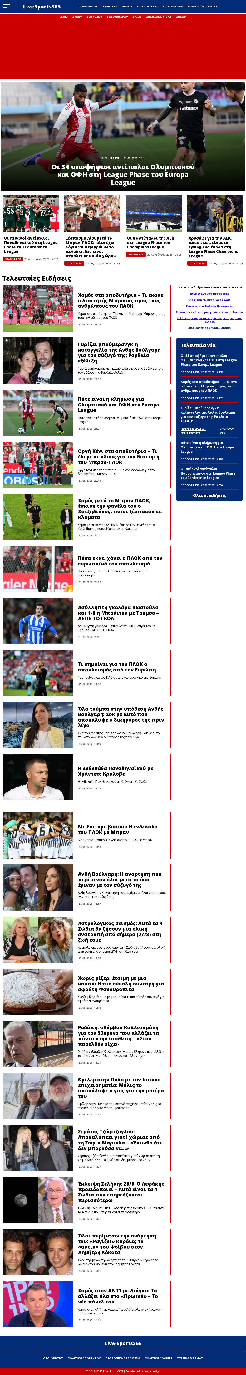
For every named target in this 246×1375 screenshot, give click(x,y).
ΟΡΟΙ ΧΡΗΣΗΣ (53, 1358)
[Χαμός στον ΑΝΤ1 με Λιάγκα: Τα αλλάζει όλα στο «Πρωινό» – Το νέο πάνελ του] (38, 1304)
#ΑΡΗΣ (77, 17)
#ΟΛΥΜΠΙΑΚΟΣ (117, 17)
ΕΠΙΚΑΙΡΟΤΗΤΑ (147, 6)
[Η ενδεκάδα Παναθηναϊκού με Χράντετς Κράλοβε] (38, 777)
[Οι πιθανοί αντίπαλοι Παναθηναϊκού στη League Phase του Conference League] (31, 213)
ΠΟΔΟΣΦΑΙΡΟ (88, 6)
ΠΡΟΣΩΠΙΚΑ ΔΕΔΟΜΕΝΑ (122, 1358)
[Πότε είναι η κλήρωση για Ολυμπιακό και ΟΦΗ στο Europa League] (38, 413)
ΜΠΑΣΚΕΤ (110, 6)
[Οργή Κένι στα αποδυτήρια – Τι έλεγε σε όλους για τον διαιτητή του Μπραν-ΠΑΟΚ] (38, 465)
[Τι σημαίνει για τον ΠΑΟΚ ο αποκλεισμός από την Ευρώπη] (38, 673)
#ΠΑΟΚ (181, 17)
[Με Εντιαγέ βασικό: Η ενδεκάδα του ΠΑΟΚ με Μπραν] (38, 835)
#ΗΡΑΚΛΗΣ (94, 17)
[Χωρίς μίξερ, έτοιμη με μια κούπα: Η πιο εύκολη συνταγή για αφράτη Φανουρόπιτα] (38, 992)
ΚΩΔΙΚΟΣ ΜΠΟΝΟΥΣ (202, 6)
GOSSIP (127, 6)
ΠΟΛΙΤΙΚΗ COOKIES (158, 1358)
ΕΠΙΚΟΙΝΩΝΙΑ (173, 6)
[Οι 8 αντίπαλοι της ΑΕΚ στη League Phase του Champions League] (154, 213)
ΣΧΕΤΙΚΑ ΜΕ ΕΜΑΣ (190, 1358)
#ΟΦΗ (136, 17)
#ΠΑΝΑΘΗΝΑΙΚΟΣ (158, 17)
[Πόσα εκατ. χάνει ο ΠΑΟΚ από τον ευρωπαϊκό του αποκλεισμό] (38, 569)
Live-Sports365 (123, 1343)
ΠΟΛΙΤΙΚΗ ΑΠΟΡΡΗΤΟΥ (84, 1358)
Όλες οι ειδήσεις (209, 495)
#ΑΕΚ (64, 17)
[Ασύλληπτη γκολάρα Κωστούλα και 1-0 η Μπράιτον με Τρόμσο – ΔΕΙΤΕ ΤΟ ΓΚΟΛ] (38, 621)
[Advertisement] (123, 48)
